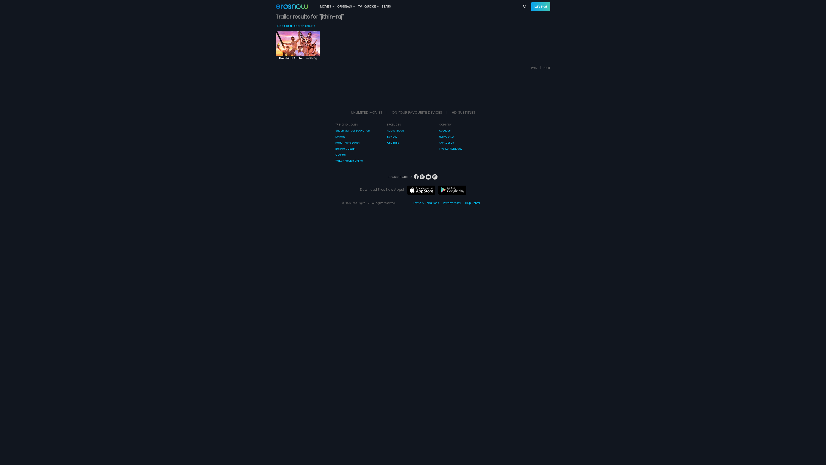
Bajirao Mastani (345, 148)
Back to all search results (296, 26)
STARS (386, 6)
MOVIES (326, 6)
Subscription (395, 130)
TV (360, 6)
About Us (445, 130)
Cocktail (340, 155)
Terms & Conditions (426, 203)
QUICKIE (370, 6)
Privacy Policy (452, 203)
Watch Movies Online (349, 161)
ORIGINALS (345, 6)
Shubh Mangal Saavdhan (352, 130)
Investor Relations (450, 148)
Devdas (340, 136)
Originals (393, 142)
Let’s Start (541, 6)
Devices (392, 136)
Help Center (446, 136)
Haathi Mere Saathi (347, 142)
